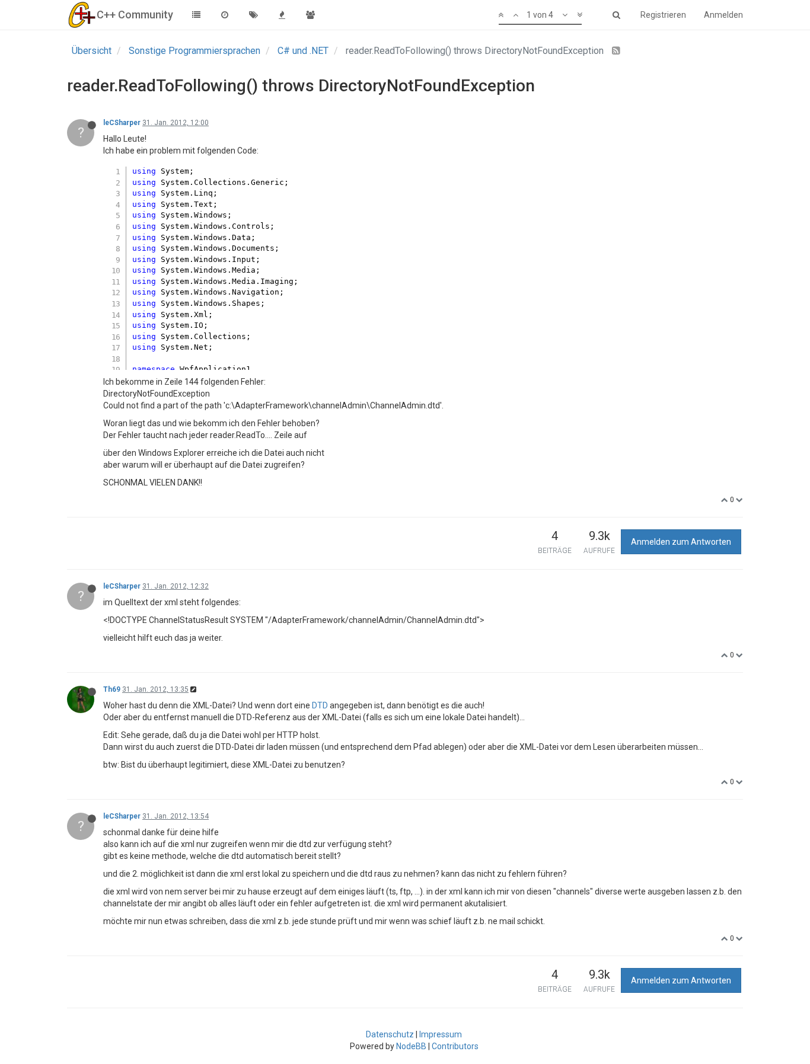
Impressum (440, 1034)
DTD (320, 705)
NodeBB (411, 1046)
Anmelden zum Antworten (681, 542)
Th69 (111, 689)
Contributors (455, 1046)
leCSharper (122, 123)
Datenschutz (390, 1034)
